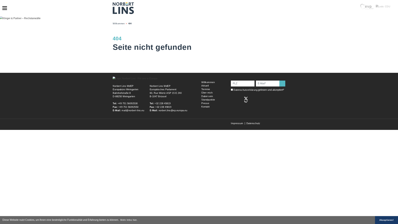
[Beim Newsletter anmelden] (282, 83)
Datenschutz (253, 123)
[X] (246, 99)
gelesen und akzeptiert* (259, 90)
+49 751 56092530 (128, 103)
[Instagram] (239, 99)
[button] (119, 220)
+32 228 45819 (163, 103)
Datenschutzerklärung (245, 90)
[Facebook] (233, 99)
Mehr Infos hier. (128, 220)
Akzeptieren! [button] (386, 220)
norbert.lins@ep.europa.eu (173, 110)
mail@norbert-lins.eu (133, 110)
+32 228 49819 (163, 107)
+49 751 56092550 (128, 107)
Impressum (237, 123)
